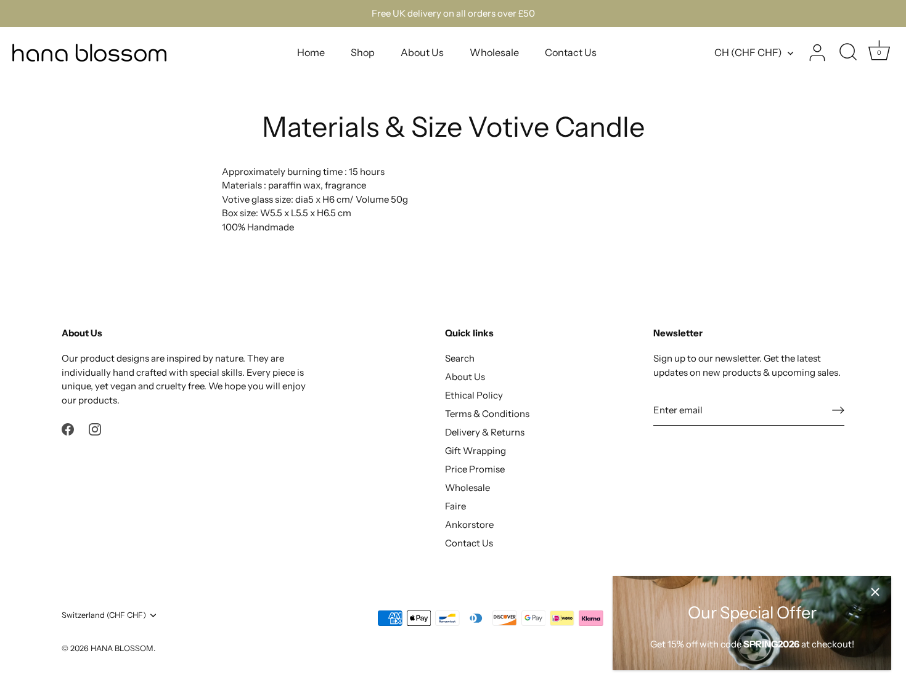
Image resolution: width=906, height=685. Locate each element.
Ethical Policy (474, 395)
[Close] (875, 592)
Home (311, 52)
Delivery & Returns (484, 432)
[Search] (848, 53)
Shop (363, 52)
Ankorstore (469, 524)
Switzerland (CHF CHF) (104, 615)
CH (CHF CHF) (748, 52)
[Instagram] (95, 428)
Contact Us (571, 52)
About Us (422, 52)
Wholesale (494, 52)
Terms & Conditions (487, 414)
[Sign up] (838, 409)
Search (460, 358)
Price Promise (475, 469)
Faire (455, 506)
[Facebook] (68, 428)
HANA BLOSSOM (122, 648)
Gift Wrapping (475, 450)
